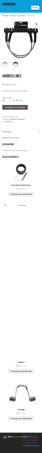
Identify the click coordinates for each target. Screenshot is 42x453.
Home (6, 15)
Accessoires (21, 15)
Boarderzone (8, 4)
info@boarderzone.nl (31, 445)
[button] (36, 24)
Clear (20, 100)
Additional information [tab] (10, 138)
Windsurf (13, 15)
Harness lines (6, 98)
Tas (12, 121)
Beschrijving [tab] (6, 132)
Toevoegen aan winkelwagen (15, 107)
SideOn (8, 121)
